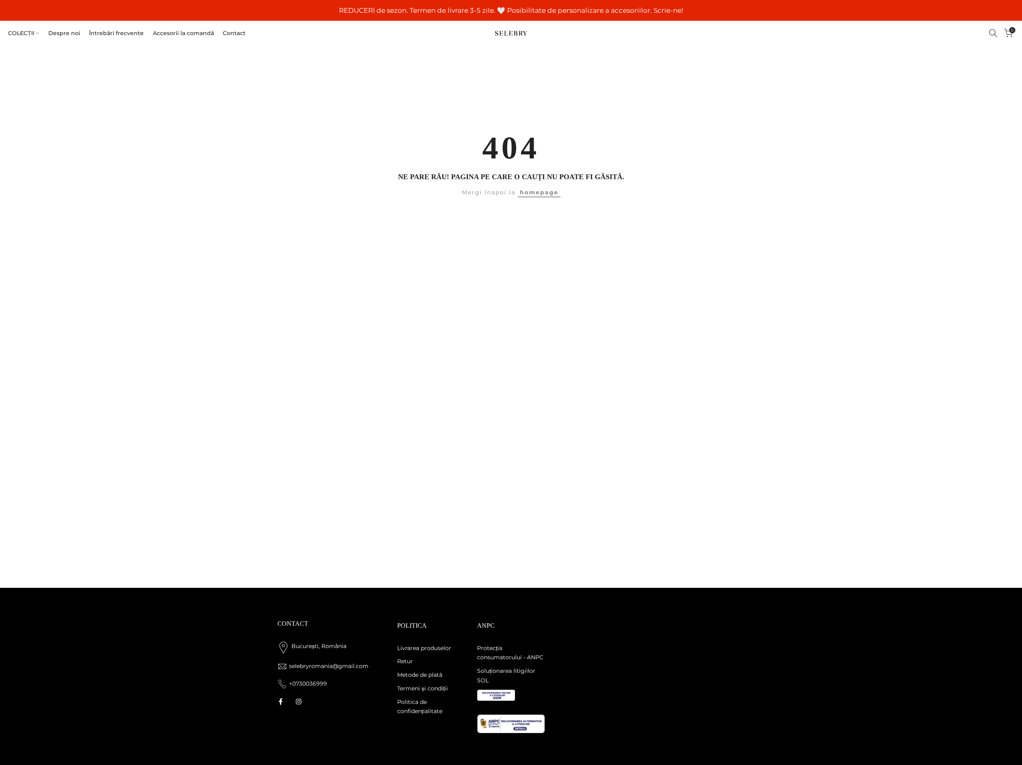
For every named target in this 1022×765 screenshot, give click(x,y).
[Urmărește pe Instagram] (298, 701)
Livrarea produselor (424, 648)
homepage (539, 192)
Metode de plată (419, 674)
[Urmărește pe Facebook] (280, 701)
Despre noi (64, 33)
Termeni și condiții (422, 688)
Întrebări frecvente (116, 33)
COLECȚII (21, 33)
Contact (234, 33)
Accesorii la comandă (183, 33)
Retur (405, 661)
